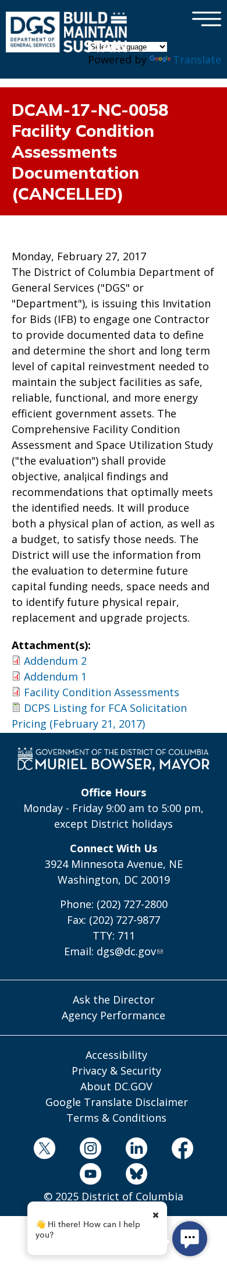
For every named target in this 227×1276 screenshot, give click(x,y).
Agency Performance (113, 1015)
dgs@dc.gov (126, 951)
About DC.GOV (116, 1086)
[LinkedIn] (136, 1150)
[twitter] (44, 1150)
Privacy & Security (116, 1070)
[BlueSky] (136, 1176)
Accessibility (116, 1055)
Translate (197, 59)
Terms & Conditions (116, 1118)
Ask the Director (114, 999)
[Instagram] (90, 1150)
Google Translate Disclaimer (116, 1102)
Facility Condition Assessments (101, 692)
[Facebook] (182, 1150)
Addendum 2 (55, 661)
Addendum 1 (55, 676)
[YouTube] (90, 1176)
